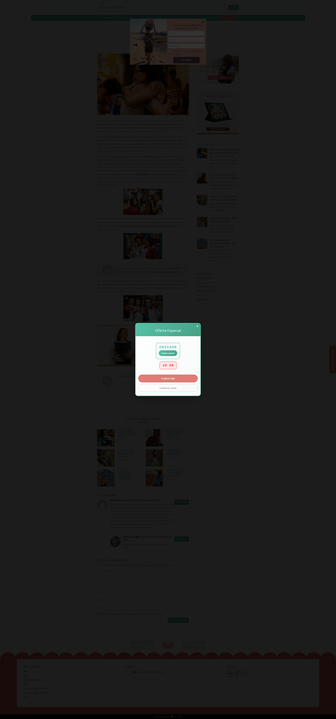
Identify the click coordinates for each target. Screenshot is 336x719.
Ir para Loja (168, 378)
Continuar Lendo (168, 388)
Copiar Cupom (168, 353)
